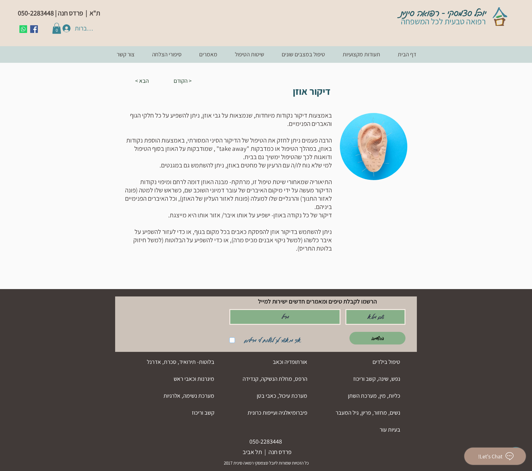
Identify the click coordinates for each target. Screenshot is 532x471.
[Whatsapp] (23, 29)
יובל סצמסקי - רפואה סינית (443, 13)
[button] (56, 28)
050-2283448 (265, 441)
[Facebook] (34, 29)
